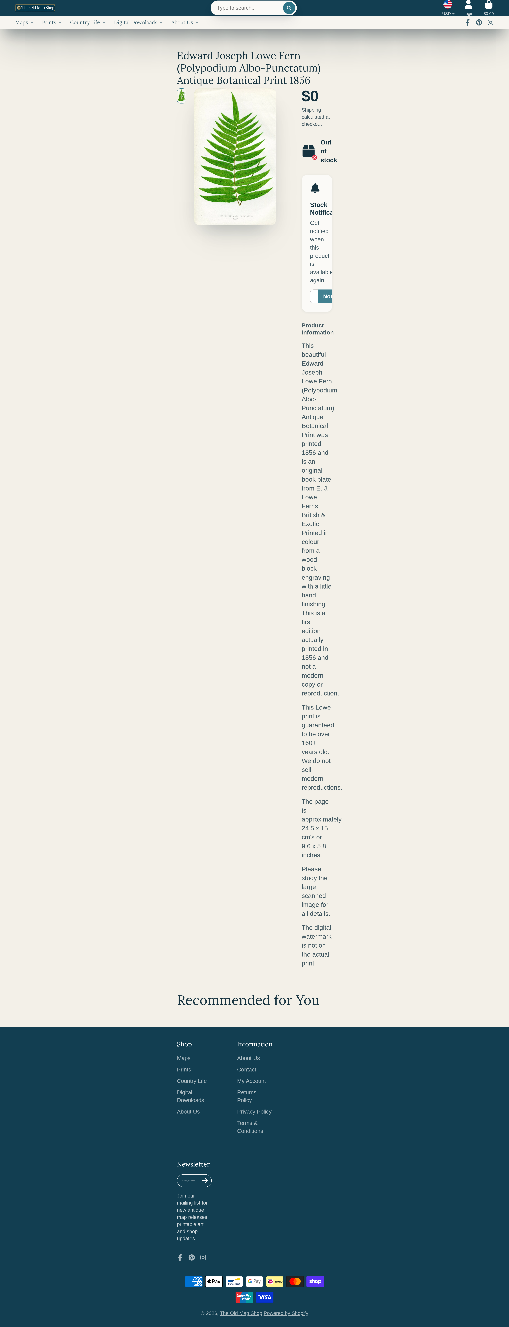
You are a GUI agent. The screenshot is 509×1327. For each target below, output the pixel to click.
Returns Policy (246, 1096)
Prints (49, 22)
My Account (251, 1081)
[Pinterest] (479, 22)
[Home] (35, 8)
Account (468, 8)
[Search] (289, 8)
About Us (182, 22)
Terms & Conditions (250, 1127)
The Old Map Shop (241, 1313)
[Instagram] (490, 22)
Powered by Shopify (286, 1313)
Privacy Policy (254, 1111)
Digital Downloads (135, 22)
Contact (246, 1069)
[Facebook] (467, 22)
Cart (489, 8)
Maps (21, 22)
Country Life (85, 22)
